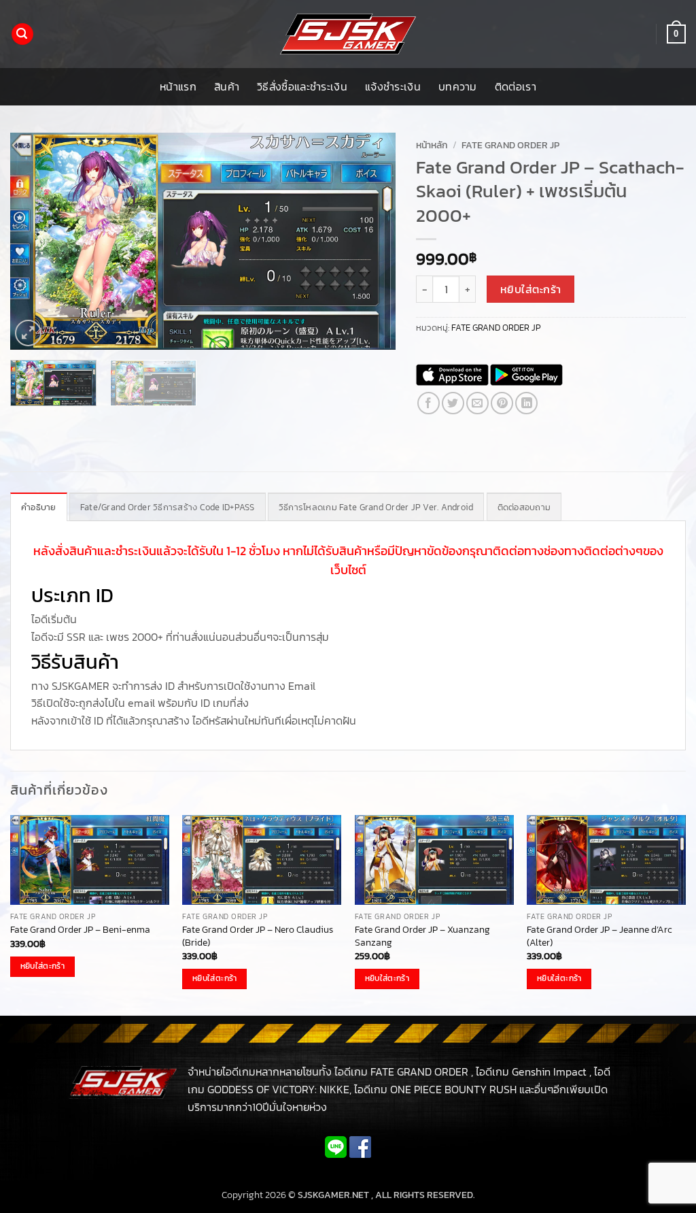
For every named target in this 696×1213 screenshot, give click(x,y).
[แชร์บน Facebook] (428, 403)
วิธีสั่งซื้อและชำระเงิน (302, 86)
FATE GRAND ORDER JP (510, 145)
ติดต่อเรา (515, 86)
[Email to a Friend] (477, 403)
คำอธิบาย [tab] (38, 507)
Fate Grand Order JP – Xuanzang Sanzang (422, 935)
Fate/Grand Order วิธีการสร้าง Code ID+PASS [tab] (167, 507)
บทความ (457, 86)
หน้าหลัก (432, 145)
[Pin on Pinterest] (502, 403)
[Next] (371, 241)
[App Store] (452, 375)
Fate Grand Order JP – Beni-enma (80, 929)
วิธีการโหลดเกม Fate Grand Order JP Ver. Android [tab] (376, 507)
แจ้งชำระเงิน (393, 86)
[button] (22, 34)
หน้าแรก (178, 86)
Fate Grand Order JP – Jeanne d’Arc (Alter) (599, 935)
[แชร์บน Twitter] (453, 403)
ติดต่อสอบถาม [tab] (524, 507)
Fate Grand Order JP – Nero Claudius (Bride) (257, 935)
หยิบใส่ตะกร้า (530, 289)
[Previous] (35, 241)
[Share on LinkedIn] (526, 403)
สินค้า (226, 86)
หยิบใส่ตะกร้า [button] (42, 966)
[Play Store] (526, 375)
